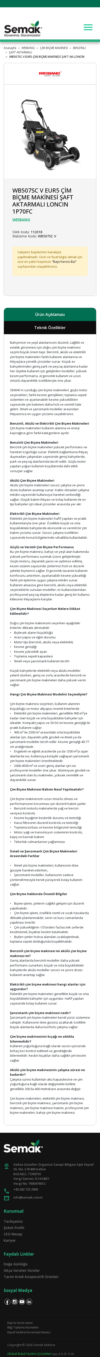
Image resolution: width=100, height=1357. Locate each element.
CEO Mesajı (13, 1234)
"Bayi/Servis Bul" (64, 261)
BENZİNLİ (79, 48)
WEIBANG (28, 48)
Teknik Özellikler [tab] (50, 327)
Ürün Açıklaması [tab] (50, 314)
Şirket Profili (14, 1227)
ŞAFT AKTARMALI (20, 52)
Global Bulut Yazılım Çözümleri (29, 1353)
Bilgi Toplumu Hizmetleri (22, 1327)
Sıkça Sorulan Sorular (22, 1270)
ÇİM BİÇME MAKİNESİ (54, 48)
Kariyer (10, 1240)
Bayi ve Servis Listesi (20, 1323)
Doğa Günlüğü (15, 1264)
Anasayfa (10, 48)
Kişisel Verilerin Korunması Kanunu (28, 1332)
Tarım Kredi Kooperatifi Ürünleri (31, 1276)
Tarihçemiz (13, 1221)
